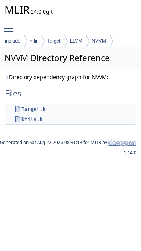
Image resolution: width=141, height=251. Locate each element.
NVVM (99, 41)
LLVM (76, 41)
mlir (34, 41)
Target (54, 41)
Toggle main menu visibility (10, 28)
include (12, 41)
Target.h (33, 109)
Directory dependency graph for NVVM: (58, 77)
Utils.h (31, 119)
